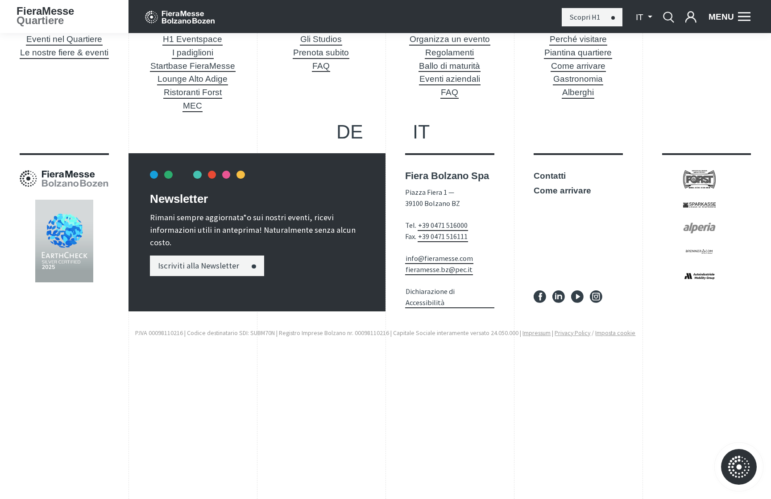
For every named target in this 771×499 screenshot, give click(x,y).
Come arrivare (578, 66)
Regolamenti (449, 52)
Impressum (536, 333)
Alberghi (578, 92)
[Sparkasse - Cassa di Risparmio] (699, 204)
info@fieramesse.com (439, 258)
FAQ (321, 66)
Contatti (550, 175)
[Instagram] (596, 296)
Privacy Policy (572, 333)
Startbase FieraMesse (192, 66)
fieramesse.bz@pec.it (439, 269)
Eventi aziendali (449, 79)
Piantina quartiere (578, 52)
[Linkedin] (558, 296)
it (421, 132)
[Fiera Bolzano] (180, 16)
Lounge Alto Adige (193, 79)
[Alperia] (699, 227)
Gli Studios (321, 39)
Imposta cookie (615, 333)
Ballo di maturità (449, 66)
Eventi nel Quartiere (64, 39)
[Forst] (699, 179)
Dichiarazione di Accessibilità (430, 297)
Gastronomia (578, 79)
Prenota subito (321, 52)
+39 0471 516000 (443, 225)
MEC (192, 105)
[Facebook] (540, 296)
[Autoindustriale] (699, 275)
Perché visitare (578, 39)
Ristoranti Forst (193, 92)
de (349, 132)
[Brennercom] (699, 250)
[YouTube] (577, 296)
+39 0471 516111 (443, 236)
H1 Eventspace (192, 39)
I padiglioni (192, 52)
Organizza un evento (450, 39)
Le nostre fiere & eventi (64, 52)
